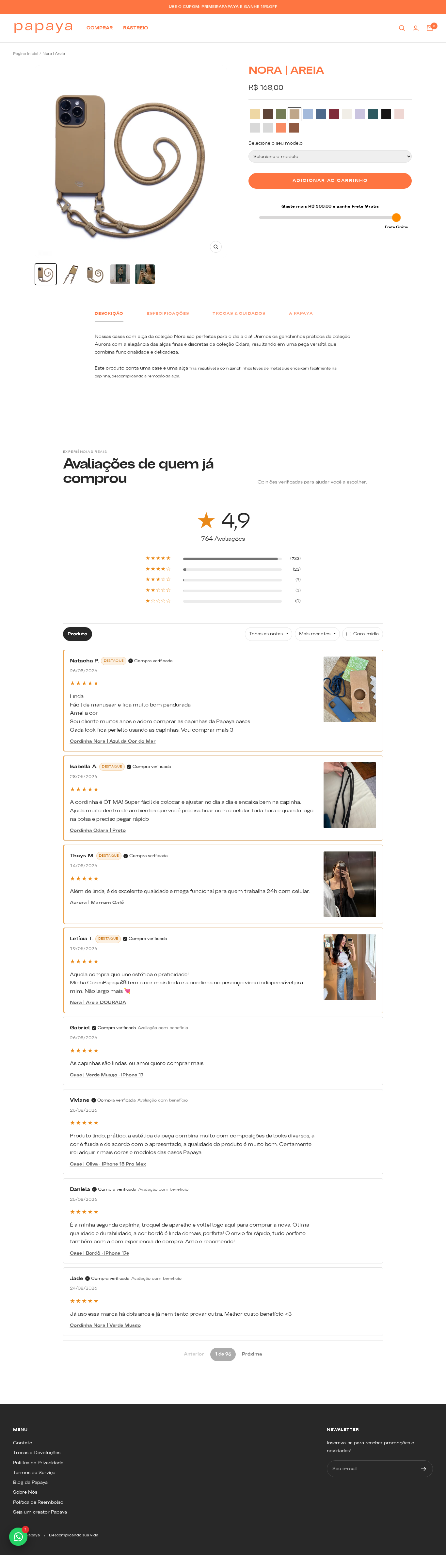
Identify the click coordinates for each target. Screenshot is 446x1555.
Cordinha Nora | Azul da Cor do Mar (113, 741)
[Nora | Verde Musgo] (281, 114)
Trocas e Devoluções (36, 1453)
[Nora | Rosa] (399, 114)
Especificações (168, 314)
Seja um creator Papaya (40, 1512)
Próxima (252, 1354)
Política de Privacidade (38, 1463)
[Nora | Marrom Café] (268, 114)
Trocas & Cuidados (239, 314)
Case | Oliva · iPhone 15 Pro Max (108, 1164)
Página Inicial (25, 54)
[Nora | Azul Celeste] (307, 114)
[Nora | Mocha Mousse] (294, 127)
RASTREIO (135, 28)
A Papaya (301, 314)
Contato (22, 1443)
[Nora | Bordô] (334, 114)
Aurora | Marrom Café (97, 902)
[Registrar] (423, 1469)
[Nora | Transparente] (255, 127)
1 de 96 (223, 1354)
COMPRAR (100, 28)
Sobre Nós (25, 1492)
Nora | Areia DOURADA (98, 1002)
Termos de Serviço (34, 1472)
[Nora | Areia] (294, 114)
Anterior (194, 1354)
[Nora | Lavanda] (360, 114)
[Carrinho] (429, 28)
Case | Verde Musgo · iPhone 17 (106, 1075)
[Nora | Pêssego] (281, 127)
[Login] (416, 28)
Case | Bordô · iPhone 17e (99, 1253)
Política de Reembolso (38, 1502)
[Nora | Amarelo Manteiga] (255, 114)
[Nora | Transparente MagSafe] (268, 127)
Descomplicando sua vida (73, 1535)
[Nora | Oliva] (373, 114)
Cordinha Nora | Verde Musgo (105, 1325)
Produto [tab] (77, 634)
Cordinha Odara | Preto (98, 830)
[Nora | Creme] (347, 114)
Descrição (109, 314)
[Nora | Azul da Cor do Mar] (320, 114)
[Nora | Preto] (386, 114)
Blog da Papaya (30, 1482)
